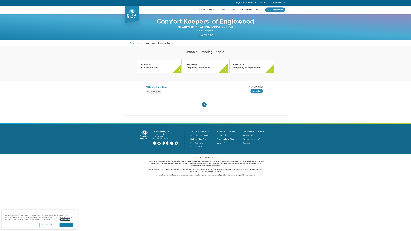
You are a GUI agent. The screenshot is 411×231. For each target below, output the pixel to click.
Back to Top (195, 147)
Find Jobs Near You (198, 139)
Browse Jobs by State (225, 139)
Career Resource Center (250, 10)
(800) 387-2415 (164, 138)
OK (66, 225)
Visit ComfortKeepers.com (200, 131)
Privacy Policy (248, 135)
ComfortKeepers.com (278, 3)
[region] (39, 219)
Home (139, 43)
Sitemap (246, 143)
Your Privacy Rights (48, 225)
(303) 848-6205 (205, 34)
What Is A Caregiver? (207, 10)
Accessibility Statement (226, 131)
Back (132, 43)
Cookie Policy (222, 135)
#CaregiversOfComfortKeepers (245, 3)
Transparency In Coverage (253, 131)
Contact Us (263, 3)
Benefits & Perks (228, 10)
